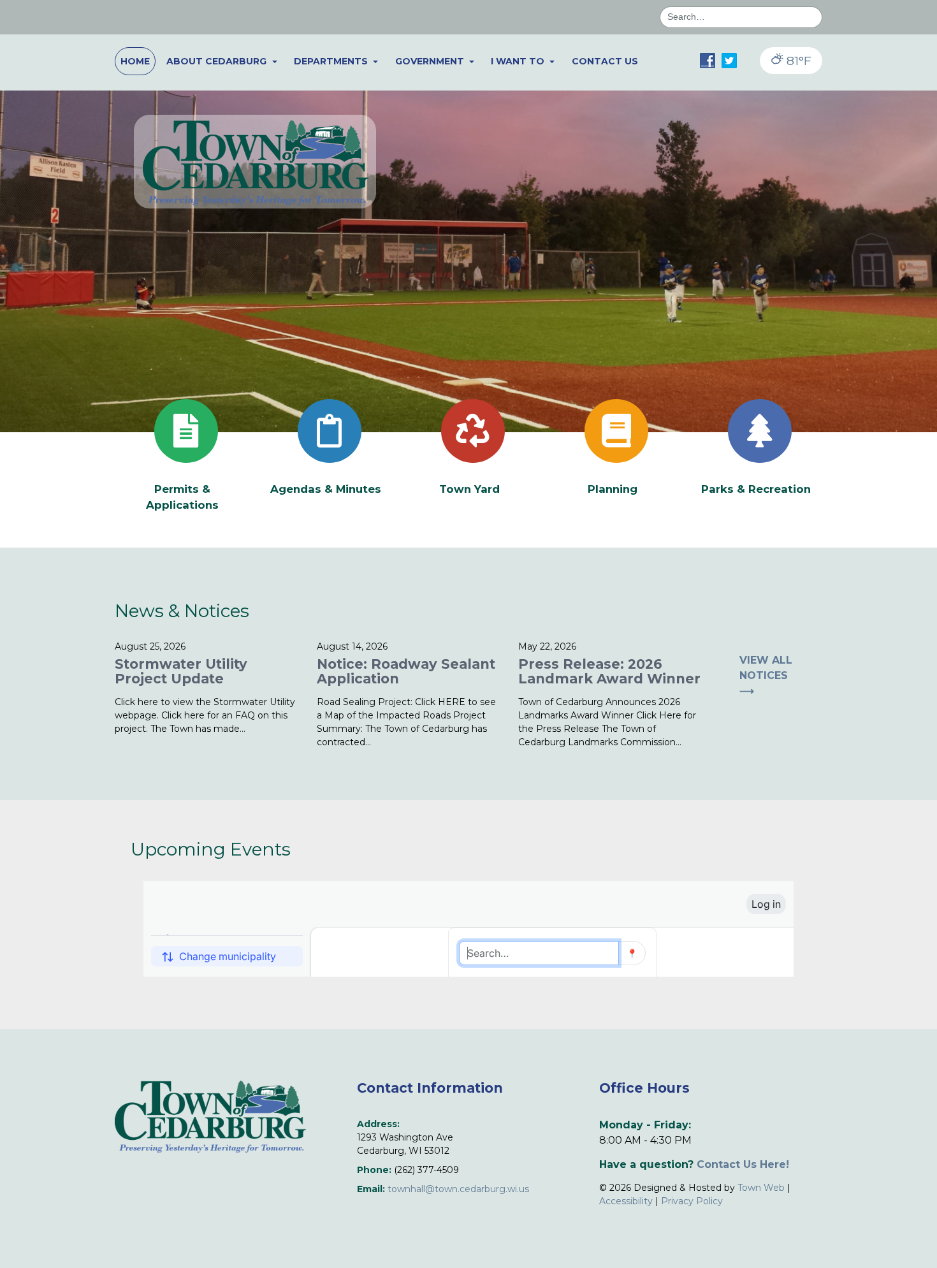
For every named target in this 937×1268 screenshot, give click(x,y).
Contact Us (605, 61)
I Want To (519, 61)
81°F (797, 60)
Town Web (761, 1187)
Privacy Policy (692, 1201)
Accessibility (626, 1201)
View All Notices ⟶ (765, 675)
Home (135, 61)
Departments (332, 61)
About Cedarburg (217, 61)
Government (431, 61)
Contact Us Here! (743, 1164)
